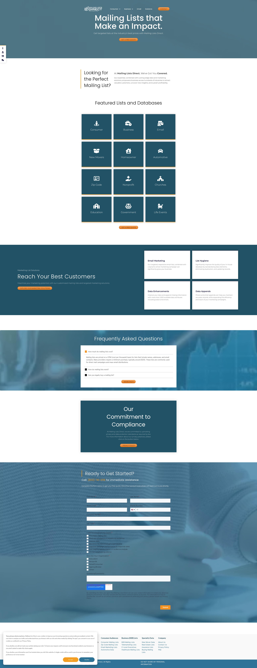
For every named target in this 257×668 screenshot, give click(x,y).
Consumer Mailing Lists (110, 642)
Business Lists (125, 134)
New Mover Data (148, 642)
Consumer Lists (93, 134)
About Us (161, 642)
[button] (128, 351)
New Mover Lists (94, 161)
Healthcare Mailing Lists (131, 650)
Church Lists (156, 189)
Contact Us (162, 645)
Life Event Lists (157, 218)
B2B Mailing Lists (128, 642)
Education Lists (93, 218)
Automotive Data (107, 650)
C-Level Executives (129, 647)
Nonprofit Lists (125, 189)
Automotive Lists (157, 161)
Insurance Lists (147, 647)
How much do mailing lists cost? (100, 352)
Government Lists (126, 218)
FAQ (159, 650)
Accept (70, 659)
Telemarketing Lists (129, 645)
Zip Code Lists (93, 189)
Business (127, 9)
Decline (87, 659)
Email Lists (155, 134)
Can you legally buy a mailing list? (101, 375)
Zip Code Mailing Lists (109, 645)
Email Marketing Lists (109, 647)
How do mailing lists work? (98, 369)
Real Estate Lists (148, 645)
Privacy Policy (163, 647)
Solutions (148, 9)
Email (139, 9)
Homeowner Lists (126, 161)
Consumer (114, 9)
